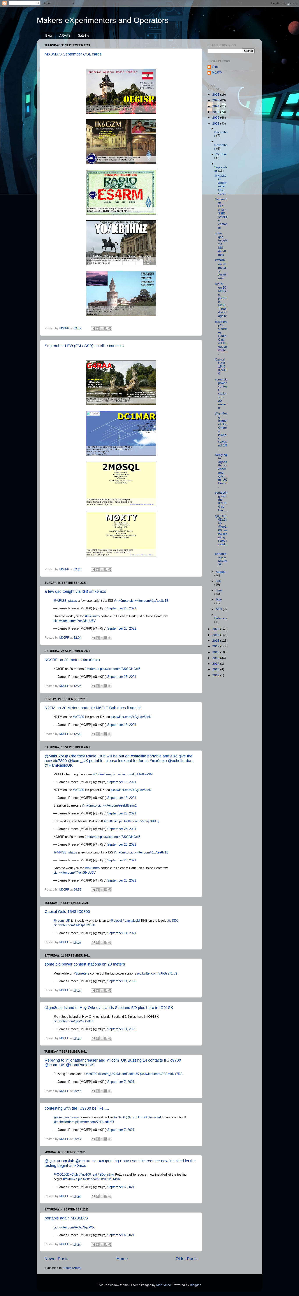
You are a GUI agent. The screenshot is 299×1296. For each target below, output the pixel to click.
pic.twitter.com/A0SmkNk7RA (161, 1074)
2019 (216, 635)
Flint (215, 66)
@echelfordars (63, 1122)
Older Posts (187, 1258)
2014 (216, 663)
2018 (216, 640)
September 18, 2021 (121, 725)
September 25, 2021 (121, 608)
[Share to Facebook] (106, 328)
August (220, 571)
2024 (216, 106)
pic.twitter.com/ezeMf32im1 (117, 805)
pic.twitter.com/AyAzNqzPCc (74, 1227)
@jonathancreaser (66, 1117)
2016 (216, 652)
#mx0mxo (121, 600)
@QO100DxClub (65, 1174)
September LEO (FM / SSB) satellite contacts (84, 346)
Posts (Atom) (72, 1267)
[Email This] (93, 328)
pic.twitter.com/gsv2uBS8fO (73, 1021)
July (218, 581)
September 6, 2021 (120, 1187)
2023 (216, 112)
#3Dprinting (106, 1174)
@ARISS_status (65, 600)
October (221, 154)
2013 (216, 669)
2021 (216, 123)
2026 (216, 94)
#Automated (152, 1117)
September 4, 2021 (120, 1235)
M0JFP (217, 72)
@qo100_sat (88, 1174)
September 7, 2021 (120, 1082)
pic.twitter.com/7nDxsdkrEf (94, 1122)
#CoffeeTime (102, 774)
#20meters (81, 973)
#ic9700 (91, 1074)
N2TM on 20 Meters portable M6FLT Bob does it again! (93, 708)
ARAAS (64, 35)
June (219, 590)
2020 (216, 629)
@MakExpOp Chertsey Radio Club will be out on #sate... (221, 337)
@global (116, 920)
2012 (216, 675)
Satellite (83, 35)
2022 (216, 117)
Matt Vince (163, 1285)
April (219, 609)
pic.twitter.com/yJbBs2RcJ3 (157, 973)
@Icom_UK (61, 920)
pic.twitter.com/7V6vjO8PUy (139, 821)
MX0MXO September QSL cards (73, 54)
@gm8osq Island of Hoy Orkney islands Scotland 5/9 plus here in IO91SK (109, 1007)
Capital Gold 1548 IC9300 (67, 911)
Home (122, 1258)
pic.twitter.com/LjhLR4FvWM (132, 774)
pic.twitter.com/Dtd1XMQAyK (99, 1179)
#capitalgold (131, 920)
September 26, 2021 (121, 628)
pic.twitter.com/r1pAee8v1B (149, 600)
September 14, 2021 (121, 933)
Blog (48, 35)
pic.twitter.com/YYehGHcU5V (74, 621)
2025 (216, 100)
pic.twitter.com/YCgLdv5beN (131, 717)
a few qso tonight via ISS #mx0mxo (75, 591)
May (219, 599)
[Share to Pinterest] (110, 328)
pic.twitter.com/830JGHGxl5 (120, 669)
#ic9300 (172, 920)
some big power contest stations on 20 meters (85, 964)
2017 (216, 646)
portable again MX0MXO (66, 1218)
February (220, 618)
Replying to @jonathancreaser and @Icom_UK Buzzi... (221, 471)
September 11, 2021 (121, 981)
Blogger (195, 1285)
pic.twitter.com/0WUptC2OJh (74, 925)
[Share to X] (101, 328)
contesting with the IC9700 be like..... (77, 1108)
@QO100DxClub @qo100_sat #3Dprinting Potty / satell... (221, 532)
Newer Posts (56, 1258)
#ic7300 (78, 717)
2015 (216, 658)
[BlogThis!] (97, 328)
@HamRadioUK (127, 1074)
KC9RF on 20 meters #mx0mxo (72, 660)
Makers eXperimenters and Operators (103, 20)
